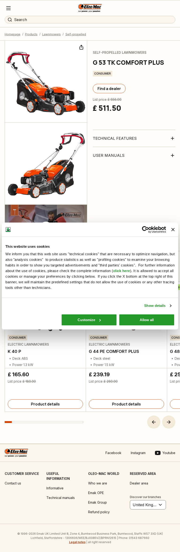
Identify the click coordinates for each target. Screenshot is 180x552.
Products (31, 34)
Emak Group (97, 502)
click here (121, 271)
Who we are (97, 483)
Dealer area (139, 483)
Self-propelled (75, 34)
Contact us (13, 483)
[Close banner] (173, 229)
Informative (55, 488)
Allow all (147, 320)
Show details (154, 306)
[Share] (81, 46)
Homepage (12, 34)
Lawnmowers (51, 34)
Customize (86, 320)
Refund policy (99, 512)
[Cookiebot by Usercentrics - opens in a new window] (145, 229)
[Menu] (8, 8)
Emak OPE (96, 493)
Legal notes (77, 542)
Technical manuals (60, 498)
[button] (153, 422)
